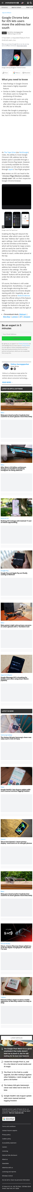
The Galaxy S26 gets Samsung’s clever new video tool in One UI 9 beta (17, 1087)
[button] (31, 3)
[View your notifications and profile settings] (18, 3)
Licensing (5, 1151)
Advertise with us (7, 1167)
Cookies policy (6, 1139)
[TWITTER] (12, 369)
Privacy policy (6, 1134)
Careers (4, 1147)
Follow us (17, 73)
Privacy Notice (26, 345)
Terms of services (24, 344)
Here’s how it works (22, 46)
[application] (16, 194)
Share (6, 73)
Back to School (16, 7)
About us (5, 1159)
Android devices (24, 295)
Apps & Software (6, 12)
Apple (10, 169)
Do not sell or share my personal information (16, 1180)
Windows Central (7, 1176)
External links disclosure (9, 1155)
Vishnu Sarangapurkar (16, 32)
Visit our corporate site (16, 1113)
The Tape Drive (10, 152)
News (4, 33)
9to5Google (23, 152)
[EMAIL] (15, 369)
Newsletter (27, 73)
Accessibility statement (9, 1143)
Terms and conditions (9, 1126)
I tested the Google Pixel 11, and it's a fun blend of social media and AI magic (17, 1064)
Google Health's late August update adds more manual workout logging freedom (18, 1098)
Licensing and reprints (9, 1172)
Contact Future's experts (9, 1130)
